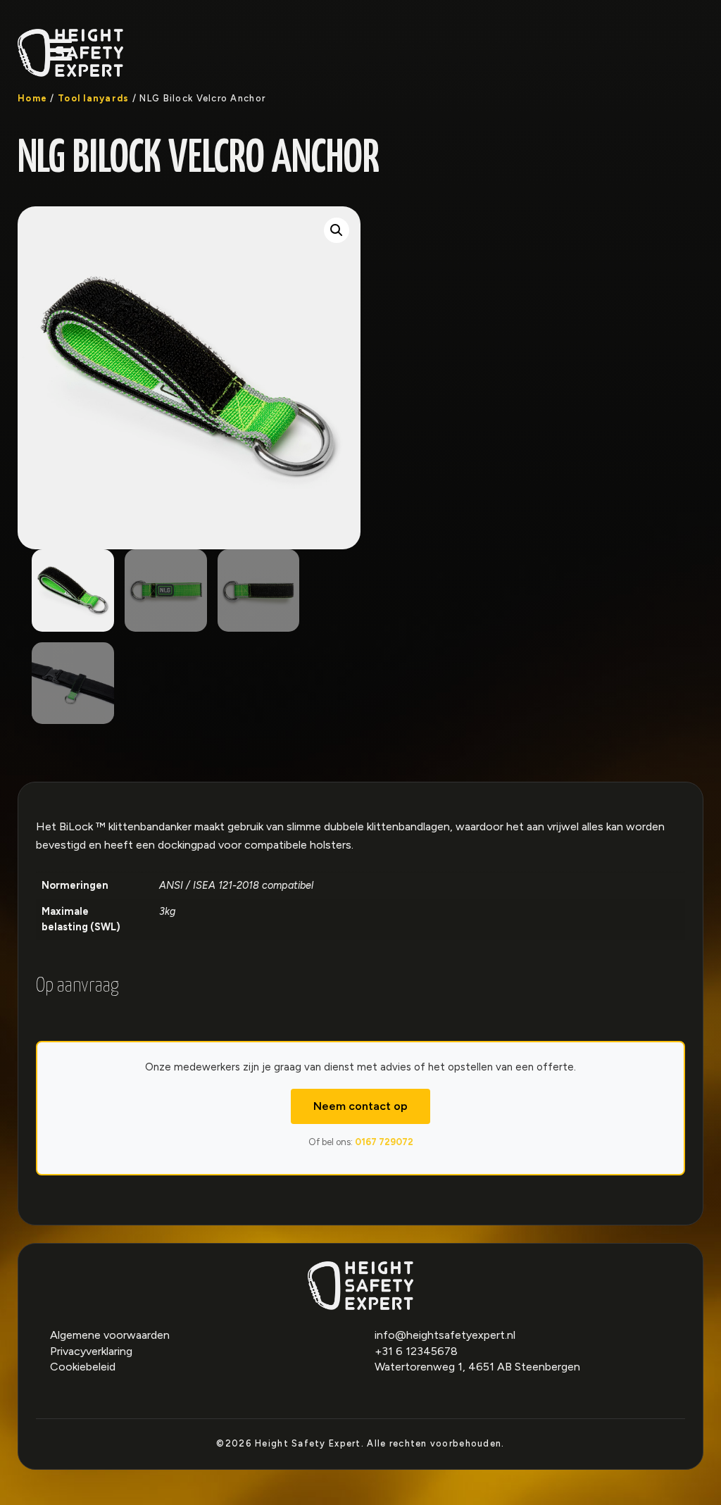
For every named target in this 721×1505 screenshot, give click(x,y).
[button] (336, 230)
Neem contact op (360, 1106)
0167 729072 (384, 1142)
